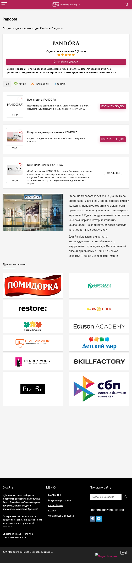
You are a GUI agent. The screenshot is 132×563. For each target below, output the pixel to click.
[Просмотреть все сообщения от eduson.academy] (99, 326)
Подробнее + (113, 173)
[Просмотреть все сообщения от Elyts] (33, 389)
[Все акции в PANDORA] (14, 104)
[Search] (127, 4)
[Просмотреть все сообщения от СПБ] (99, 389)
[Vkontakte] (92, 519)
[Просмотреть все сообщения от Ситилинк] (33, 343)
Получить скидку (112, 106)
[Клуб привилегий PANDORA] (14, 169)
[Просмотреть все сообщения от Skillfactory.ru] (99, 361)
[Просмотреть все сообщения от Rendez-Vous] (33, 361)
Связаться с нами (12, 534)
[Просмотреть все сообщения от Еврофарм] (99, 285)
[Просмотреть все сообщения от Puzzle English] (33, 326)
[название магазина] (125, 497)
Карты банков (55, 505)
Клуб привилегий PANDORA (45, 165)
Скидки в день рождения (61, 515)
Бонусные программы (59, 500)
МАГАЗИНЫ (54, 495)
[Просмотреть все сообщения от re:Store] (33, 309)
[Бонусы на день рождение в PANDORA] (14, 137)
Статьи (52, 510)
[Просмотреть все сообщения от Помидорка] (33, 285)
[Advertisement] (66, 443)
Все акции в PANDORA (41, 99)
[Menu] (4, 4)
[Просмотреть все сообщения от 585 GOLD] (99, 309)
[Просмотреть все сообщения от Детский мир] (99, 343)
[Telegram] (99, 519)
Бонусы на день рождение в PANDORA (52, 132)
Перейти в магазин (67, 62)
